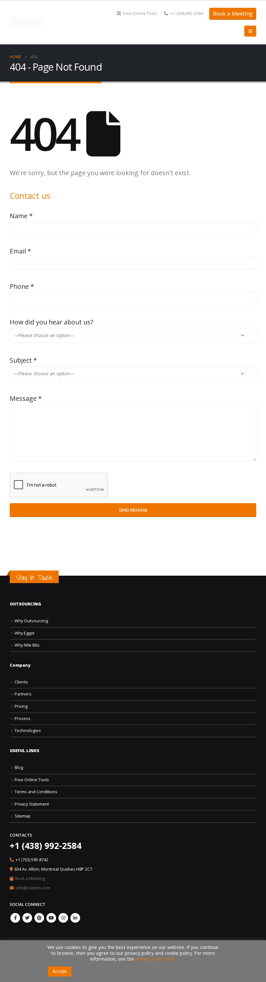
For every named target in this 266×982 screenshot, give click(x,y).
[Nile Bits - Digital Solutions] (26, 22)
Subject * (23, 360)
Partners (23, 694)
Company (20, 665)
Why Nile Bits (27, 645)
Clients (21, 682)
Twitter (27, 918)
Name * (21, 215)
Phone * (22, 286)
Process (22, 718)
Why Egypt (24, 633)
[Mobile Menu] (250, 31)
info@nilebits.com (33, 888)
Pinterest (39, 918)
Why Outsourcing (31, 621)
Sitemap (22, 816)
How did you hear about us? (51, 322)
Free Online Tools (140, 13)
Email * (20, 251)
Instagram (63, 918)
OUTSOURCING (25, 604)
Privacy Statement (32, 804)
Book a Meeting (233, 13)
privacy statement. (155, 958)
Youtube (51, 918)
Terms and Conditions (36, 792)
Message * (26, 398)
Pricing (21, 706)
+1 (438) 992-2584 (186, 13)
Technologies (28, 730)
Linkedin (75, 918)
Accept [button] (60, 971)
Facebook (15, 918)
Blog (19, 767)
